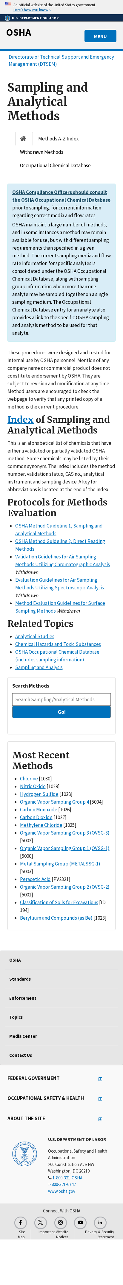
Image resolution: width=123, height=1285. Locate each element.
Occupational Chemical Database (55, 165)
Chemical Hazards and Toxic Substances (58, 644)
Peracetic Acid (35, 879)
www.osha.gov (61, 1191)
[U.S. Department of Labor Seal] (25, 1153)
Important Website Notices (53, 1234)
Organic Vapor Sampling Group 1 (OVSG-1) (65, 848)
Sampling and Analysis (39, 667)
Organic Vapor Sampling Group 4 (54, 802)
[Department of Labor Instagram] (60, 1223)
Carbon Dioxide (36, 817)
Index (20, 419)
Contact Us (20, 1055)
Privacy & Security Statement (99, 1234)
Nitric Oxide (33, 786)
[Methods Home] (24, 138)
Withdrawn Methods (41, 152)
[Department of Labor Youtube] (80, 1223)
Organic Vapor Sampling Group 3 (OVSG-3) (65, 832)
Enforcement (22, 998)
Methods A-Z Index (58, 138)
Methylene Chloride (41, 825)
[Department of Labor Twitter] (40, 1223)
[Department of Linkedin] (100, 1223)
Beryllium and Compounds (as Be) (56, 918)
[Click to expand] (61, 7)
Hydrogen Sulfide (39, 794)
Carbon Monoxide (38, 809)
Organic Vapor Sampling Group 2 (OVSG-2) (65, 887)
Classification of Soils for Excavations (59, 902)
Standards (20, 979)
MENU (100, 36)
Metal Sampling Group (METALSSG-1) (60, 863)
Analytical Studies (34, 636)
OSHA (18, 32)
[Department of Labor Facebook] (20, 1223)
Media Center (23, 1036)
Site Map (21, 1234)
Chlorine (29, 778)
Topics (16, 1017)
